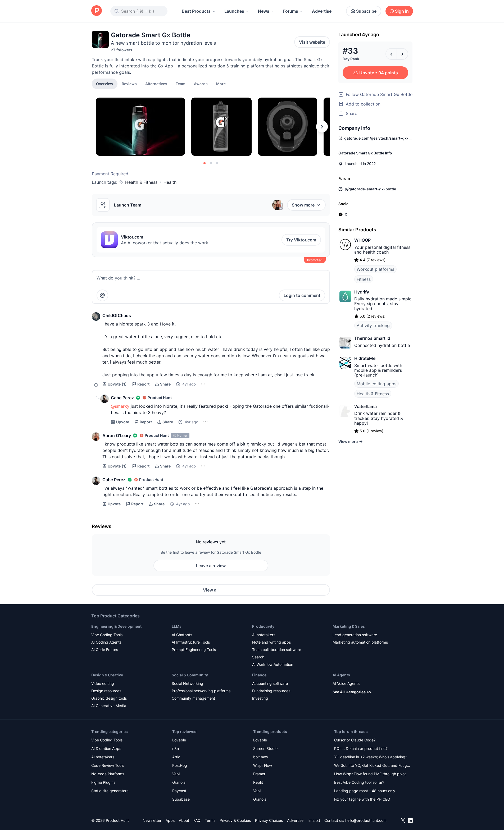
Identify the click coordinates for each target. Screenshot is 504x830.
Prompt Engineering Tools (194, 649)
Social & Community (190, 675)
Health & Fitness (141, 182)
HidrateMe (364, 358)
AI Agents (341, 675)
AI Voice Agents (346, 683)
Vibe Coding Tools (106, 634)
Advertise (322, 11)
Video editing (102, 683)
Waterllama (365, 406)
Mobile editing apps (376, 383)
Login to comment (302, 295)
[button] (221, 83)
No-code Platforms (107, 774)
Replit (258, 782)
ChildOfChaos (116, 315)
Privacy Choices (269, 820)
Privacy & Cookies (235, 820)
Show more (303, 205)
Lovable (179, 740)
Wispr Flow (262, 765)
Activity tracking (373, 325)
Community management (193, 698)
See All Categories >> (352, 692)
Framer (259, 774)
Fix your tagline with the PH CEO (362, 799)
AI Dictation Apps (106, 748)
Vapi (176, 774)
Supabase (181, 799)
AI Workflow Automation (272, 664)
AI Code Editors (104, 649)
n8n (175, 748)
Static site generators (109, 790)
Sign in (402, 11)
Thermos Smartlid (372, 338)
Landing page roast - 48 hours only (364, 790)
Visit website (312, 42)
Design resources (106, 691)
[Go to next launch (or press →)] (402, 54)
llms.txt (314, 820)
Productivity (263, 626)
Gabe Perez (122, 397)
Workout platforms (375, 269)
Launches (234, 11)
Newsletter (152, 820)
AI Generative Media (108, 705)
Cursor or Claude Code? (354, 740)
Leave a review (211, 565)
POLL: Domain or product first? (361, 748)
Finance (259, 675)
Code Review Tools (107, 765)
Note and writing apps (271, 642)
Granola (178, 782)
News (263, 11)
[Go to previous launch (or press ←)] (391, 54)
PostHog (179, 765)
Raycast (179, 790)
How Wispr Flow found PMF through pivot (370, 774)
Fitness (364, 279)
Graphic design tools (109, 698)
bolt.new (260, 757)
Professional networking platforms (201, 691)
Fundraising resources (271, 691)
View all (211, 590)
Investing (260, 698)
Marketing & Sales (349, 626)
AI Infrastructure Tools (191, 642)
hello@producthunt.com (366, 820)
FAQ (197, 820)
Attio (176, 757)
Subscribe (366, 11)
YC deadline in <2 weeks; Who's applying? (370, 757)
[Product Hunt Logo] (96, 11)
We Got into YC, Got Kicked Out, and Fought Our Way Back (372, 766)
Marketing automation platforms (360, 642)
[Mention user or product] (102, 295)
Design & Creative (107, 675)
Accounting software (270, 683)
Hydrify (361, 292)
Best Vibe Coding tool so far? (359, 782)
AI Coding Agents (106, 642)
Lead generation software (355, 634)
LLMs (176, 626)
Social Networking (187, 683)
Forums (290, 11)
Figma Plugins (103, 782)
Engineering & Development (116, 626)
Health (170, 182)
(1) (117, 384)
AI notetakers (263, 634)
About (184, 820)
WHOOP (362, 240)
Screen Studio (265, 748)
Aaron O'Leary (116, 435)
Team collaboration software (276, 649)
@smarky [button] (120, 406)
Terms (210, 820)
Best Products (196, 11)
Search (258, 657)
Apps (170, 820)
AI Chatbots (182, 634)
